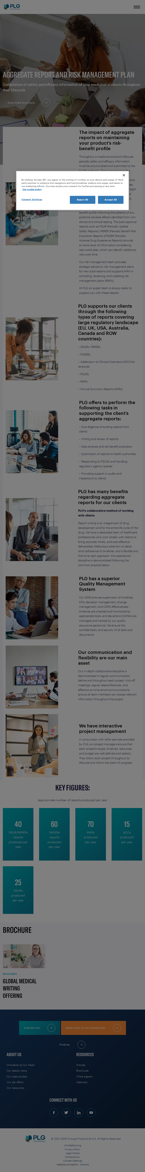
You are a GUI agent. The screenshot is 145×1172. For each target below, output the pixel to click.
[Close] (124, 175)
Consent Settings (32, 200)
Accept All (111, 200)
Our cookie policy (32, 190)
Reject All (82, 200)
